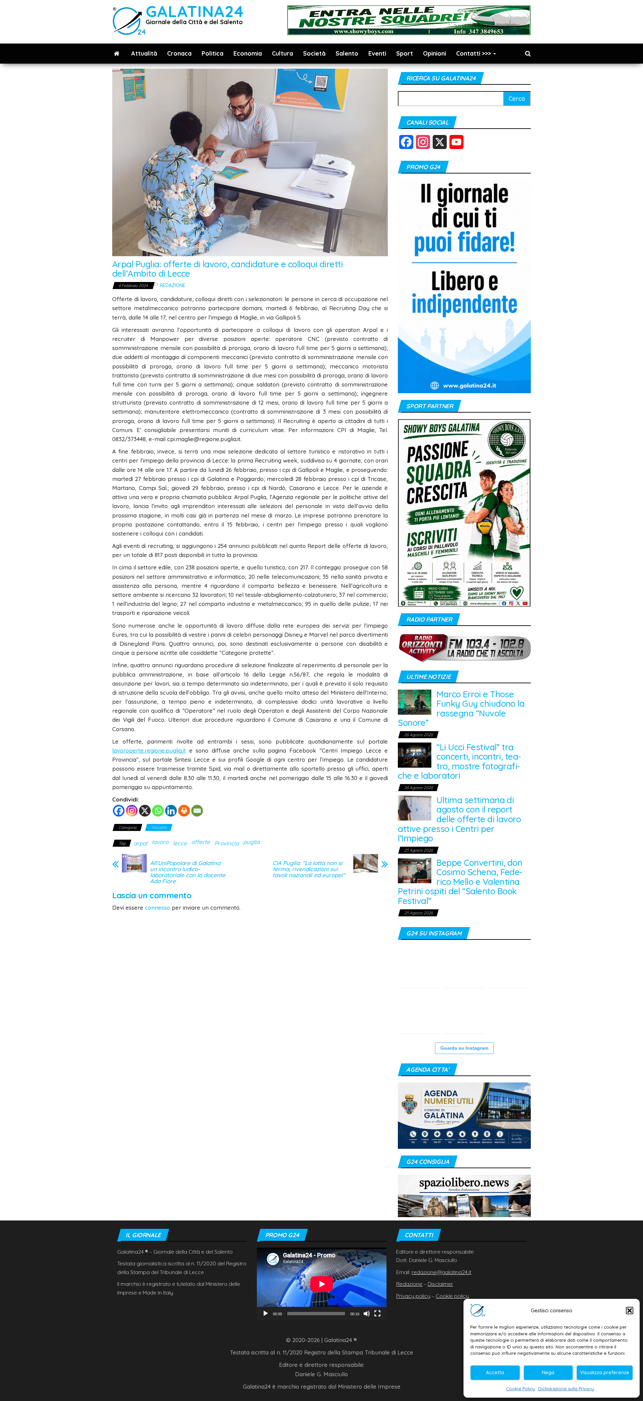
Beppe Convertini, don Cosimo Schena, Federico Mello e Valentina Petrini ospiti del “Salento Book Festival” (460, 881)
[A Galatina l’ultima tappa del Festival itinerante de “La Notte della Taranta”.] (464, 1013)
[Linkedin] (171, 811)
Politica (212, 53)
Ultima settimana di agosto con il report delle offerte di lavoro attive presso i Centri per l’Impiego (459, 819)
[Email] (197, 811)
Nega (548, 1372)
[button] (629, 1310)
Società (314, 53)
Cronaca (179, 53)
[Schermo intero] (377, 1313)
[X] (145, 811)
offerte (200, 841)
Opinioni (434, 53)
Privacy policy (413, 1295)
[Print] (184, 811)
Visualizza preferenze (604, 1372)
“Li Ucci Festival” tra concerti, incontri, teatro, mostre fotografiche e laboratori (459, 761)
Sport (404, 53)
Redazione (173, 285)
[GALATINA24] (116, 54)
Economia (247, 53)
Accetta (495, 1372)
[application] (321, 1284)
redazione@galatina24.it (441, 1272)
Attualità (144, 53)
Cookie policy (452, 1295)
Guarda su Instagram (464, 1048)
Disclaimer (440, 1283)
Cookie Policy (520, 1388)
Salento (347, 53)
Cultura (282, 53)
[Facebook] (119, 811)
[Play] (265, 1313)
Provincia (226, 843)
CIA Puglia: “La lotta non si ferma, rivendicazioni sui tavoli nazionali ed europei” (309, 869)
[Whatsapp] (158, 811)
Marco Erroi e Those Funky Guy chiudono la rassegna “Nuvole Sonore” (461, 708)
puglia (251, 841)
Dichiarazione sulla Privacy (566, 1388)
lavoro (160, 841)
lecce (180, 843)
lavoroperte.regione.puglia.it (149, 750)
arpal (140, 843)
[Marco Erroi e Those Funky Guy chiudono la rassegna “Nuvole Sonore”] (414, 701)
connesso (157, 907)
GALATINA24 (195, 11)
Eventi (377, 53)
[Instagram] (132, 811)
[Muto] (366, 1313)
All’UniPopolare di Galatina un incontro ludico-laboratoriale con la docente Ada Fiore (187, 872)
